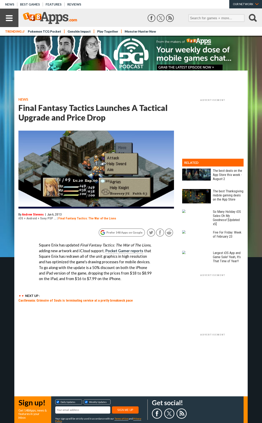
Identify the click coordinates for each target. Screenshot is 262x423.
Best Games (30, 4)
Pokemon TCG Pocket (44, 31)
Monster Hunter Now (140, 31)
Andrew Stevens (33, 214)
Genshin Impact (79, 31)
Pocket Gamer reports (124, 251)
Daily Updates (68, 402)
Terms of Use (121, 418)
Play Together (107, 31)
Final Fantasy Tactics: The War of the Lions (87, 218)
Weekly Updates (98, 402)
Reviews (74, 4)
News (9, 4)
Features (54, 4)
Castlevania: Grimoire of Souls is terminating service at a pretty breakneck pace (75, 300)
